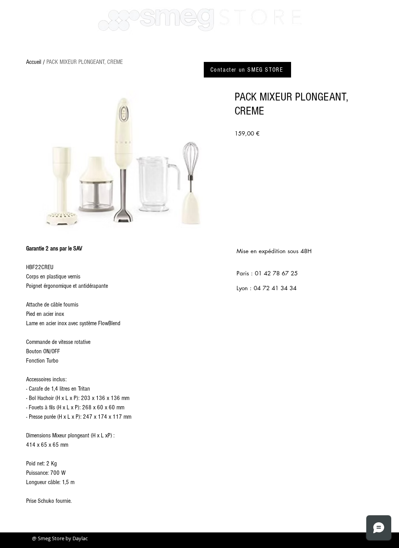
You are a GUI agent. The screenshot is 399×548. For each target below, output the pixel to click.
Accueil (33, 61)
